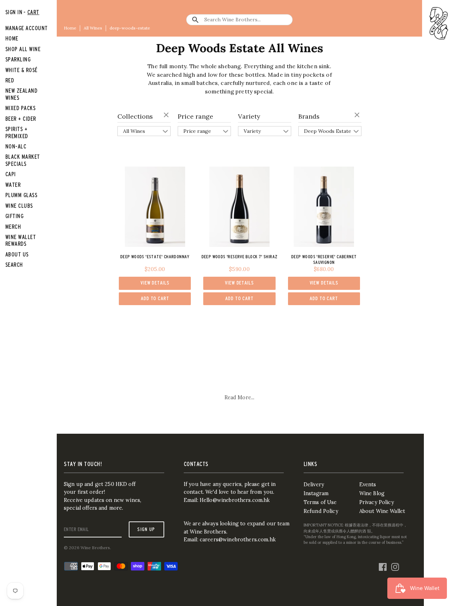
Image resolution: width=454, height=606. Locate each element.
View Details (154, 283)
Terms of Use (320, 502)
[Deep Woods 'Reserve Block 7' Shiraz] (239, 207)
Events (367, 484)
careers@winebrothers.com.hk (238, 539)
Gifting (14, 216)
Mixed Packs (20, 108)
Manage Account (26, 28)
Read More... (240, 397)
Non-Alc (15, 146)
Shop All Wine (22, 49)
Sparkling (18, 59)
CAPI (10, 174)
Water (13, 185)
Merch (13, 226)
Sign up (146, 529)
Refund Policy (321, 511)
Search (14, 264)
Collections (135, 116)
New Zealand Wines (21, 94)
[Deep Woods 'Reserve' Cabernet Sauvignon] (324, 207)
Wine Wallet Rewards (20, 240)
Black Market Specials (22, 160)
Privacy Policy (376, 502)
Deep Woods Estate (327, 131)
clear (167, 115)
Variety (249, 116)
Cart (33, 12)
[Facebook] (383, 565)
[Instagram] (395, 565)
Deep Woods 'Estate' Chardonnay (155, 256)
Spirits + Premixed (16, 132)
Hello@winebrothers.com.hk (235, 500)
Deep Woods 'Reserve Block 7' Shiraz (239, 256)
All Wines (93, 28)
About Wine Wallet (382, 511)
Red (9, 80)
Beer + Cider (20, 118)
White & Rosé (21, 70)
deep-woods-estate (130, 28)
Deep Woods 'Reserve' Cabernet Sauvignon (323, 259)
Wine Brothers (95, 547)
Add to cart (155, 298)
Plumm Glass (21, 195)
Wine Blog (371, 493)
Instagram (316, 493)
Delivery (314, 484)
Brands (309, 116)
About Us (17, 254)
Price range (195, 116)
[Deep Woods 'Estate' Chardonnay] (155, 207)
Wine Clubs (19, 205)
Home (70, 28)
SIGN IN (13, 12)
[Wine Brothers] (439, 23)
